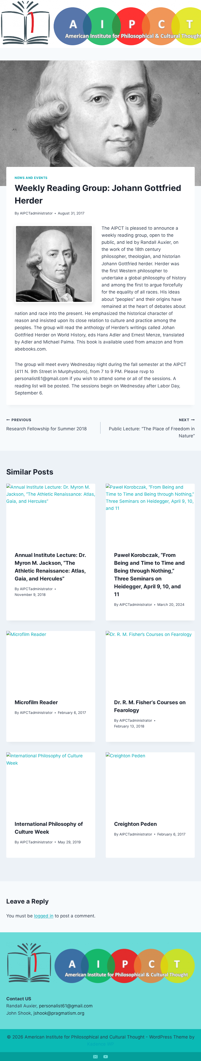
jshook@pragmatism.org (59, 1013)
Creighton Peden (135, 824)
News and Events (31, 178)
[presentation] (50, 513)
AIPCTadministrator (36, 213)
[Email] (95, 1056)
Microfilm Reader (36, 702)
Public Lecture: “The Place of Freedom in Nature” (152, 428)
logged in (43, 915)
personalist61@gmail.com (66, 1005)
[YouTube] (105, 1056)
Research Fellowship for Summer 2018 (46, 425)
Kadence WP (100, 1044)
